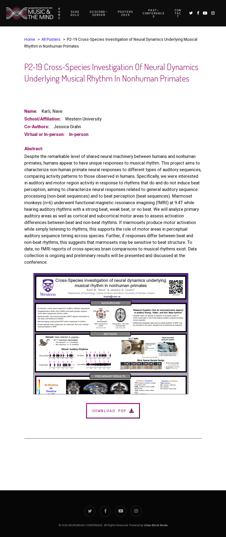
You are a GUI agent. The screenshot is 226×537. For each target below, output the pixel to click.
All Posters (50, 39)
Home (29, 39)
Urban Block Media (156, 525)
